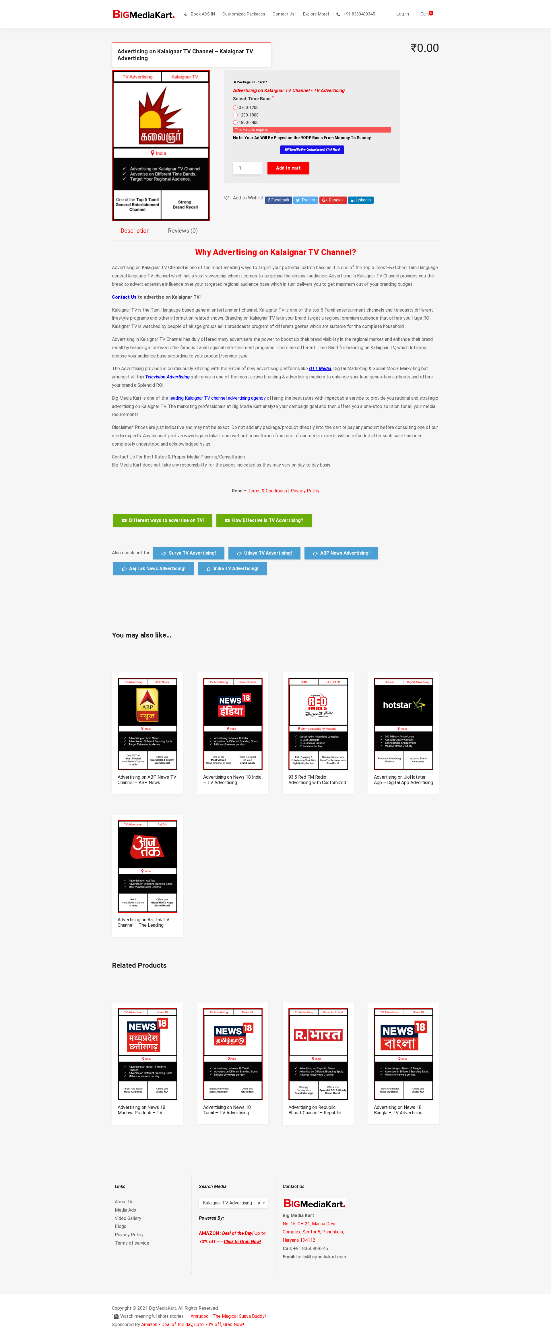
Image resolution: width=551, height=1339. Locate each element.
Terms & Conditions (267, 490)
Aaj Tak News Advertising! (156, 568)
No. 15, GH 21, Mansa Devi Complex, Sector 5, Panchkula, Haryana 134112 (313, 1232)
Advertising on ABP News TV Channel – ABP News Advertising (147, 782)
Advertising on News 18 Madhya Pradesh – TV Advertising (141, 1113)
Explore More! (316, 14)
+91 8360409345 (359, 14)
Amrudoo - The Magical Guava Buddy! (228, 1316)
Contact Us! (284, 14)
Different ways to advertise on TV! (166, 520)
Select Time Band (252, 98)
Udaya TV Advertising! (267, 553)
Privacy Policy (305, 490)
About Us (124, 1201)
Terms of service (132, 1243)
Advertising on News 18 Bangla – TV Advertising (398, 1110)
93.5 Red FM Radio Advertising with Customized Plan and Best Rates (317, 782)
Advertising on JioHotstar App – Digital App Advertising (403, 779)
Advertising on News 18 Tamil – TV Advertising (227, 1110)
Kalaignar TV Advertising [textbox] (232, 1203)
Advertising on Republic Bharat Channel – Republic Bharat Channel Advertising (315, 1113)
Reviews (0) (183, 230)
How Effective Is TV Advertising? (267, 520)
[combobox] (233, 1203)
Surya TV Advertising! (192, 553)
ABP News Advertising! (344, 553)
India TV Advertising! (235, 568)
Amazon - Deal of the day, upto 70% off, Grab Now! (192, 1324)
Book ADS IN (203, 14)
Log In (402, 14)
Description (135, 230)
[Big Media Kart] (144, 14)
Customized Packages (243, 14)
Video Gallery (128, 1218)
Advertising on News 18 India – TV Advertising (232, 779)
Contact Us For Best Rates (139, 457)
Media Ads (125, 1210)
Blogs (120, 1226)
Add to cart (288, 168)
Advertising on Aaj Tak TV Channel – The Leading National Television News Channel (143, 928)
